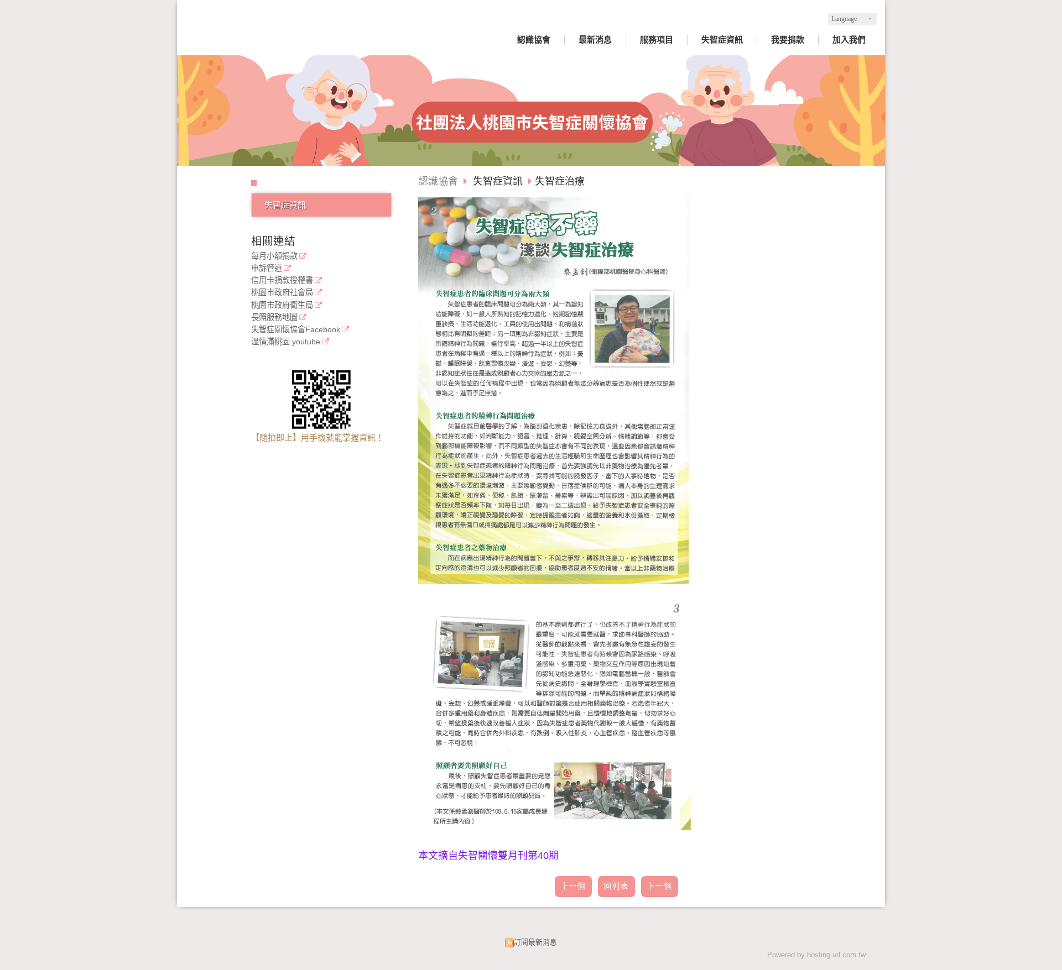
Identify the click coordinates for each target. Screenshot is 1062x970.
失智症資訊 (285, 204)
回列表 (616, 886)
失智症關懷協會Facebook (295, 330)
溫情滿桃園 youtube (285, 342)
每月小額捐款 (274, 256)
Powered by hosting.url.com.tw (816, 955)
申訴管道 (266, 268)
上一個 (573, 886)
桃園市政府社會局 (282, 293)
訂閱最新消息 (535, 942)
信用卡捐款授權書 (282, 280)
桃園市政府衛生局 (282, 305)
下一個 (659, 886)
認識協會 (438, 181)
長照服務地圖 (274, 317)
